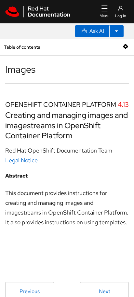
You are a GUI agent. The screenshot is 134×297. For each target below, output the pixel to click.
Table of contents (22, 47)
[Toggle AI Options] (116, 31)
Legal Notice (21, 160)
